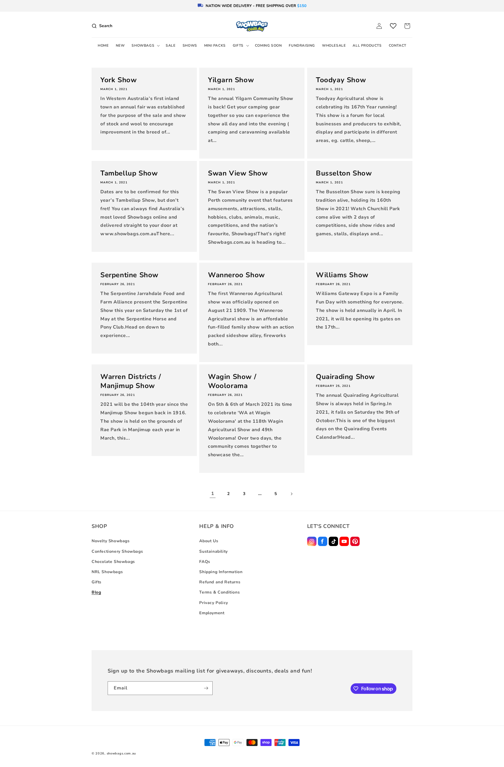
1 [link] (212, 493)
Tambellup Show (129, 173)
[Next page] (291, 493)
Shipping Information (220, 572)
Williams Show (342, 275)
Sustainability (213, 551)
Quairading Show (345, 376)
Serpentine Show (129, 275)
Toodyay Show (341, 80)
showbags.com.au (121, 753)
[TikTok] (333, 541)
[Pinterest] (355, 541)
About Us (208, 541)
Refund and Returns (219, 582)
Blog (96, 592)
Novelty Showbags (111, 541)
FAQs (204, 561)
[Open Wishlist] (393, 26)
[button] (145, 46)
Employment (211, 613)
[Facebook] (322, 541)
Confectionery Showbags (117, 551)
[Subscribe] (206, 688)
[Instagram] (311, 541)
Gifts (97, 582)
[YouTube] (344, 541)
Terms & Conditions (219, 592)
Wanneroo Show (236, 275)
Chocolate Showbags (113, 561)
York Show (118, 80)
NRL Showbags (107, 572)
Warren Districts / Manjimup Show (130, 381)
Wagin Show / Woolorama (232, 381)
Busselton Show (344, 173)
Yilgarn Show (231, 80)
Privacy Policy (213, 602)
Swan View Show (237, 173)
